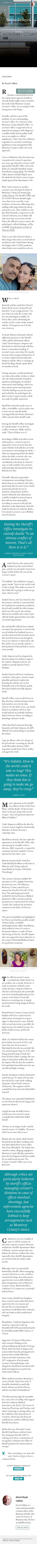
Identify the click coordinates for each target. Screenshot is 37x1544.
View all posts (22, 1527)
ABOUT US (5, 1540)
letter (23, 1456)
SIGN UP (11, 1540)
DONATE (17, 1540)
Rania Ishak (18, 171)
